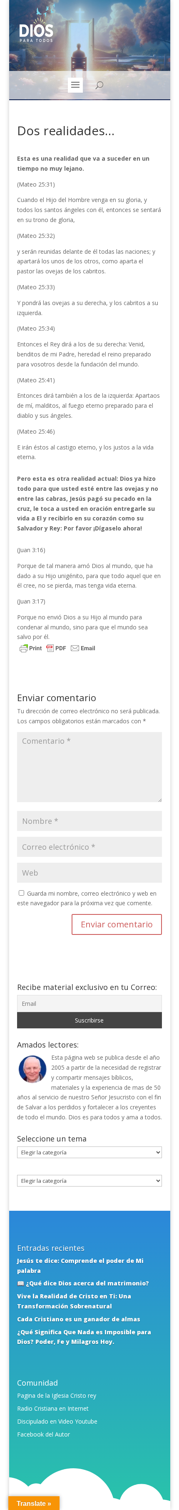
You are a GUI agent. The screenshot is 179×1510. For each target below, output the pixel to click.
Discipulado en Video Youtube (57, 1421)
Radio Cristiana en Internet (53, 1408)
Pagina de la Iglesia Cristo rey (56, 1395)
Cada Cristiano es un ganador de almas (78, 1319)
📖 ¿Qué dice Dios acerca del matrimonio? (83, 1283)
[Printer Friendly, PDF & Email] (57, 649)
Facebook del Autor (43, 1434)
